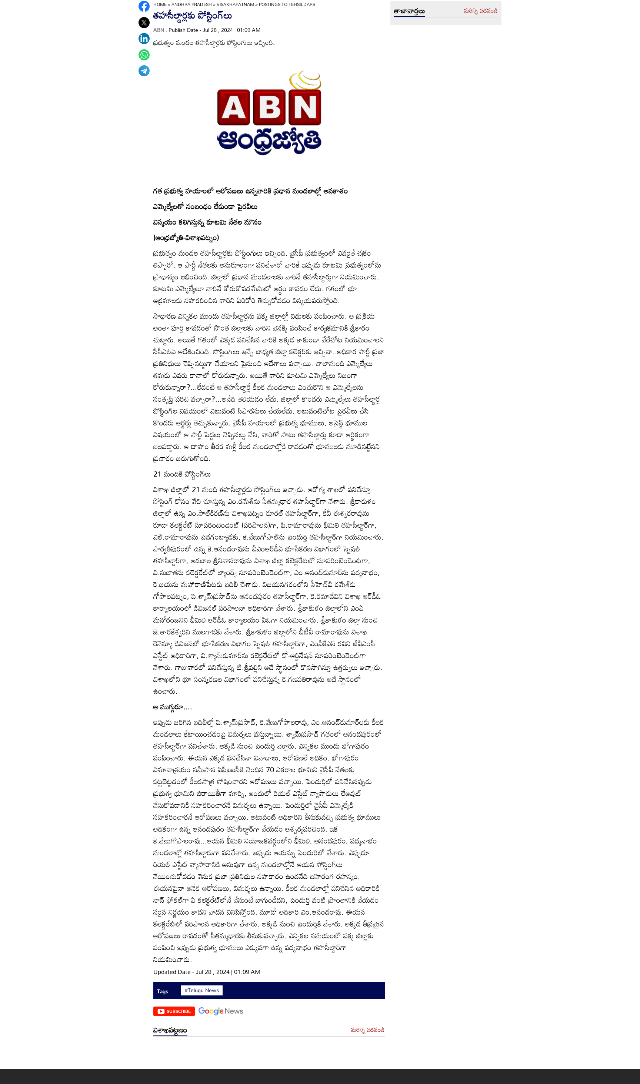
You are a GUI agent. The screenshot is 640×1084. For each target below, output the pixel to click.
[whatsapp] (144, 54)
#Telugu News (202, 990)
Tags (162, 991)
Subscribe (179, 1011)
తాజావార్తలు (409, 10)
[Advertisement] (269, 1054)
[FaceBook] (144, 6)
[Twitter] (144, 22)
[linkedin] (144, 38)
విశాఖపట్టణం (170, 1029)
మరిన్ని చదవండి (368, 1030)
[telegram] (144, 70)
